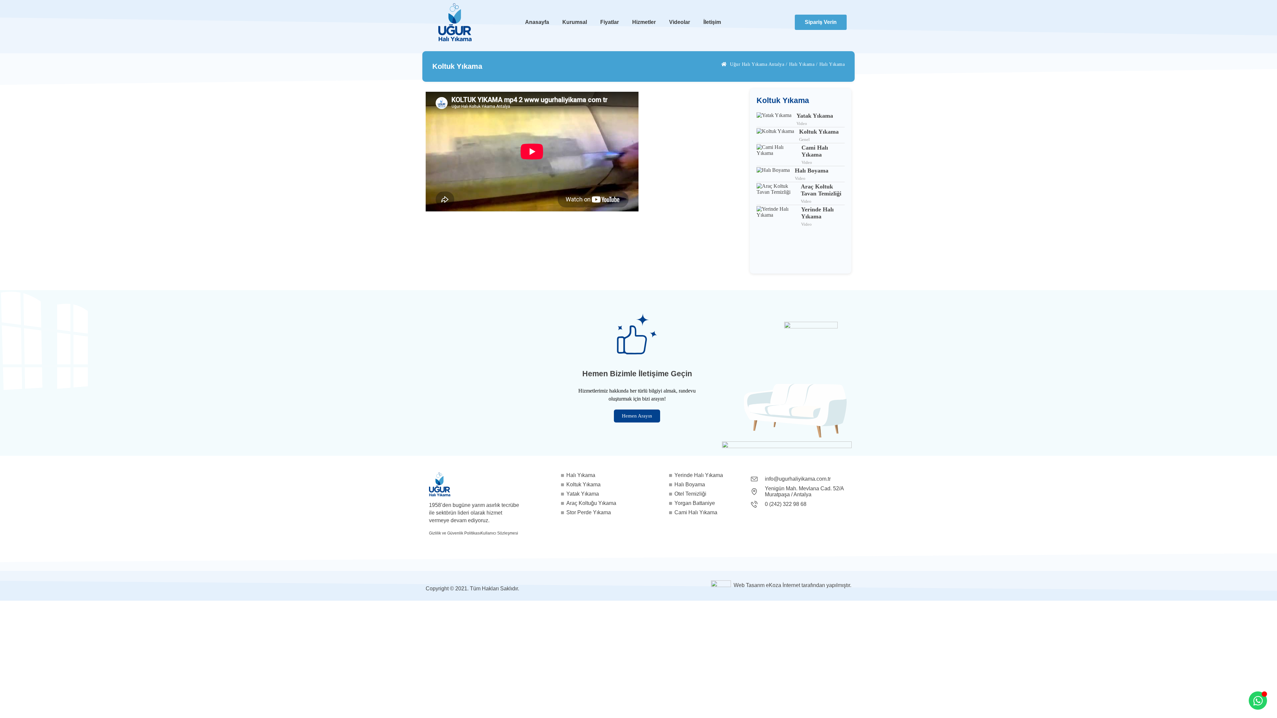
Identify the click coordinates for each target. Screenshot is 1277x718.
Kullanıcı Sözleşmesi (499, 533)
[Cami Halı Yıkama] (776, 154)
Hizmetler (644, 22)
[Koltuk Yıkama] (775, 135)
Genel (804, 139)
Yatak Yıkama (814, 115)
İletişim (712, 22)
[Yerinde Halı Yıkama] (776, 216)
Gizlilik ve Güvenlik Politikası (455, 533)
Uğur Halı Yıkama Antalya (757, 64)
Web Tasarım (749, 585)
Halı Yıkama (802, 64)
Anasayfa (537, 22)
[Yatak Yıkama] (774, 119)
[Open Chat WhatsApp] (1258, 700)
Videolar (679, 22)
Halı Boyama (811, 170)
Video (801, 123)
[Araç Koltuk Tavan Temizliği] (776, 193)
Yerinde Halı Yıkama (817, 213)
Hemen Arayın (637, 416)
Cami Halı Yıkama (814, 151)
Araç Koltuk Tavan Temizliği (821, 190)
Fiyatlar (609, 22)
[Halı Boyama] (773, 174)
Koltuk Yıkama (819, 131)
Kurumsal (574, 22)
